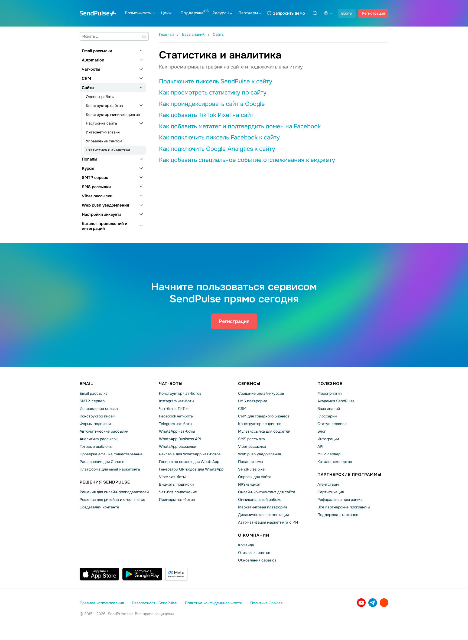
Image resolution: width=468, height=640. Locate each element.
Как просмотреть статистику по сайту (212, 92)
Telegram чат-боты (175, 423)
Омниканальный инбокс (259, 499)
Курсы (88, 168)
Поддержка (192, 13)
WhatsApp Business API (180, 438)
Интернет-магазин (103, 132)
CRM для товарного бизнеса (264, 416)
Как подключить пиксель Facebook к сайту (219, 137)
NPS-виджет (249, 484)
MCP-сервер (328, 454)
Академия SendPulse (336, 401)
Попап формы (250, 461)
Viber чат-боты (172, 476)
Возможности (138, 13)
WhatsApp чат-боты (177, 431)
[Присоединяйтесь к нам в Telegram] (372, 602)
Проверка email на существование (111, 454)
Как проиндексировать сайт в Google (212, 104)
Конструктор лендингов (259, 423)
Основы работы (100, 96)
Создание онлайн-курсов (261, 393)
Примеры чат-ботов (177, 499)
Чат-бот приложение (178, 491)
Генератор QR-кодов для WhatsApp (191, 469)
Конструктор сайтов (104, 105)
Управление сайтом (104, 141)
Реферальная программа (340, 499)
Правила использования (102, 602)
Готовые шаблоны (96, 446)
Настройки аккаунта (101, 214)
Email (86, 383)
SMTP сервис (95, 177)
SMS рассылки (96, 187)
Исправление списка (99, 408)
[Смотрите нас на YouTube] (361, 602)
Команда (246, 545)
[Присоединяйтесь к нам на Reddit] (384, 602)
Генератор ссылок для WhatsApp (189, 461)
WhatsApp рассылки (177, 446)
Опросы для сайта (254, 476)
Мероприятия (329, 393)
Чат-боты (91, 69)
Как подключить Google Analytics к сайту (217, 149)
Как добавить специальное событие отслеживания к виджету (247, 160)
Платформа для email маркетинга (110, 469)
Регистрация (373, 13)
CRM (86, 78)
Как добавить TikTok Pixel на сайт (206, 115)
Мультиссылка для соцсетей (264, 431)
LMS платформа (252, 401)
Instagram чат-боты (176, 401)
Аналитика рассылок (99, 438)
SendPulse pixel (251, 469)
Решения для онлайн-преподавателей (114, 491)
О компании (253, 535)
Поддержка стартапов (337, 514)
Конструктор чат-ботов (180, 393)
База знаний (328, 408)
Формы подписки (95, 423)
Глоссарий (327, 416)
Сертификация (330, 491)
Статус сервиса (332, 423)
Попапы (89, 159)
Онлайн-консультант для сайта (266, 491)
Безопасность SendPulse (154, 602)
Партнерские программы (349, 474)
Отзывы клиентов (254, 552)
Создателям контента (99, 507)
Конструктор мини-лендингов (113, 114)
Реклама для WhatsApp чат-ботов (190, 454)
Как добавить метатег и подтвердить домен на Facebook (240, 126)
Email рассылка (94, 393)
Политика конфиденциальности (213, 602)
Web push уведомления (105, 205)
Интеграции (328, 438)
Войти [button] (346, 13)
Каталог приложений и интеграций (104, 226)
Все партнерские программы (343, 507)
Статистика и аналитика (108, 150)
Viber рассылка (252, 446)
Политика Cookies (266, 602)
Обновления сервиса (257, 560)
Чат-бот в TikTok (173, 408)
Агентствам (328, 484)
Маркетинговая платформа (262, 507)
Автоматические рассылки (104, 431)
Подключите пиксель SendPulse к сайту (215, 81)
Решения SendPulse (105, 482)
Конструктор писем (97, 416)
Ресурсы (221, 13)
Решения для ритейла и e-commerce (112, 499)
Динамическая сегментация (263, 514)
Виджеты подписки (176, 484)
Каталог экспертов (334, 461)
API (320, 446)
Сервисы (249, 383)
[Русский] (327, 13)
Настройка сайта (101, 123)
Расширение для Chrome (102, 461)
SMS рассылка (251, 438)
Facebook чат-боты (176, 416)
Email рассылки (97, 51)
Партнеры (248, 13)
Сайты (88, 87)
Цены (166, 13)
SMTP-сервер (92, 401)
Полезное (329, 383)
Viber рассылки (97, 196)
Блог (321, 431)
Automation (93, 60)
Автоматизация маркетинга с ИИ (268, 522)
